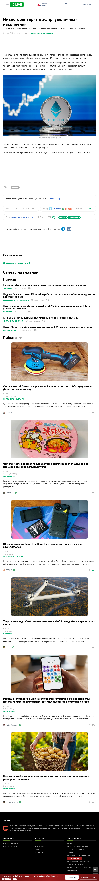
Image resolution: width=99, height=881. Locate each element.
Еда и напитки (9, 476)
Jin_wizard (56, 208)
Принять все (72, 877)
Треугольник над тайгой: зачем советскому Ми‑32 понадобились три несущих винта (49, 623)
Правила (70, 843)
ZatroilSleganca (12, 802)
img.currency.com (54, 137)
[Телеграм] (63, 229)
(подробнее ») (53, 198)
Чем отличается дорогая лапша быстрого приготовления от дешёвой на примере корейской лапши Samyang (45, 465)
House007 (10, 493)
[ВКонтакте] (69, 229)
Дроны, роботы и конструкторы (16, 300)
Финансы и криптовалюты (42, 33)
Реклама (70, 852)
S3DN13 (9, 570)
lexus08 (9, 412)
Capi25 (9, 647)
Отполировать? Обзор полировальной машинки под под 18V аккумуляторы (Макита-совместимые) (47, 388)
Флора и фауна (9, 788)
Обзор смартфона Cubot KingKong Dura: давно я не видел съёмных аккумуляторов (42, 545)
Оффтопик (7, 288)
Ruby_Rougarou (12, 725)
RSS (53, 217)
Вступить (63, 217)
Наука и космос (9, 711)
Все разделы (39, 846)
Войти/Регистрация (10, 846)
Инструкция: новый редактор (77, 846)
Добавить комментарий (16, 263)
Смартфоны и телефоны (13, 556)
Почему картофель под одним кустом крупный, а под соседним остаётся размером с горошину (46, 777)
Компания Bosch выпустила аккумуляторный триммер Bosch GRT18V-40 (40, 317)
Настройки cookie (74, 858)
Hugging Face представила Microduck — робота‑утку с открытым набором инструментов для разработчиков (49, 295)
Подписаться (74, 217)
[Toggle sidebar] (7, 4)
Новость (15, 187)
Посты (37, 843)
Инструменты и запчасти (13, 321)
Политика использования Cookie (78, 855)
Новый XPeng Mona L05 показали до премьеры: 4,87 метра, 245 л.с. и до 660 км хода (47, 326)
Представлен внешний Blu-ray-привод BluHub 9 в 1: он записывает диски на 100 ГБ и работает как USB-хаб (47, 307)
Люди (37, 849)
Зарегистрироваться (10, 843)
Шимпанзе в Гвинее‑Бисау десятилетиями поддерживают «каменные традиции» (44, 285)
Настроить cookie (88, 877)
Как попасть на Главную (75, 849)
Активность (39, 852)
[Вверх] (95, 869)
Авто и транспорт (10, 330)
